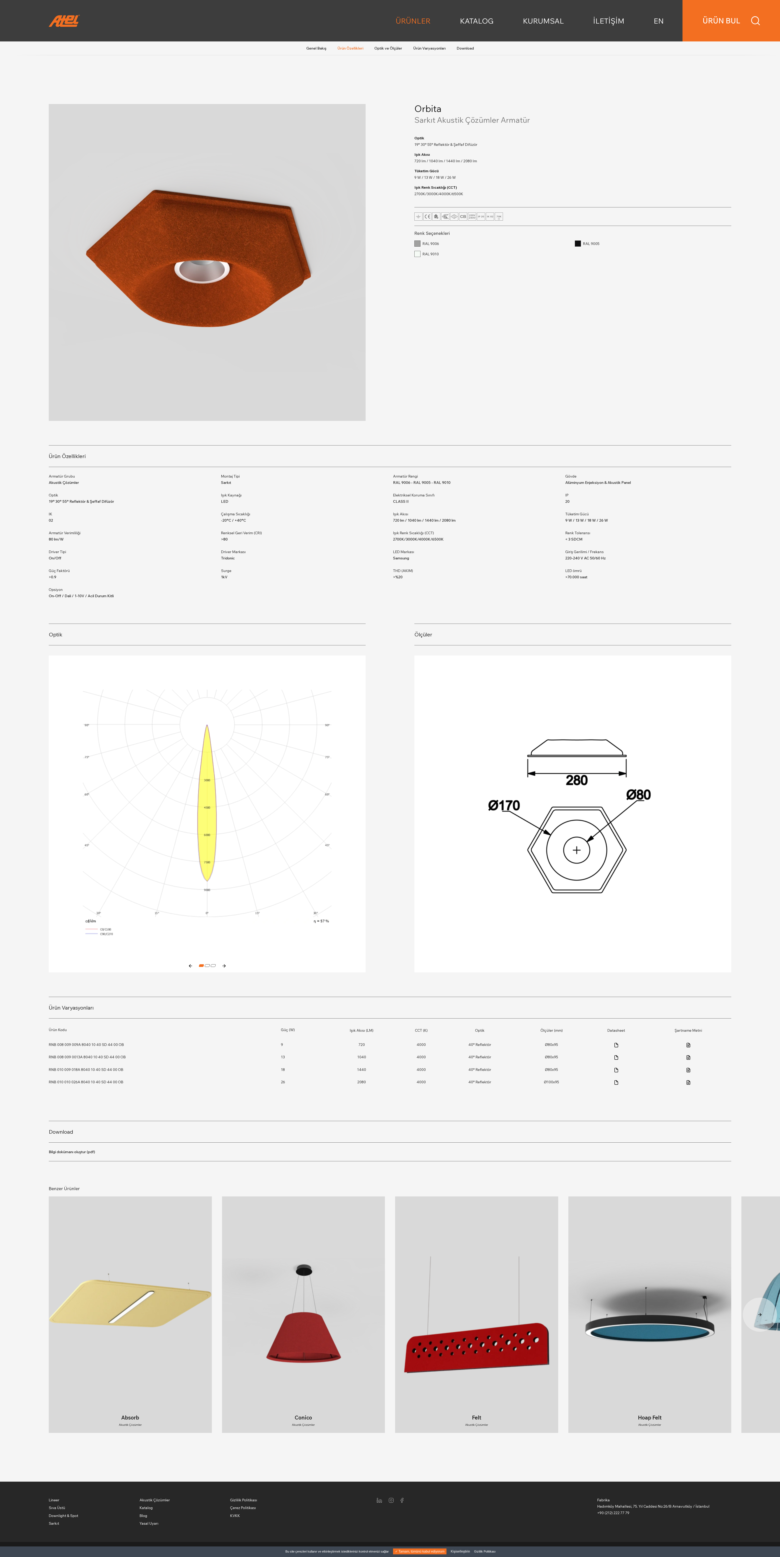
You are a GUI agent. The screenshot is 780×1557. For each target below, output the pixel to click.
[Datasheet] (616, 1044)
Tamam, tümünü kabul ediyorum (421, 1551)
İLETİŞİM (608, 20)
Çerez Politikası (243, 1507)
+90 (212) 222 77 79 (613, 1512)
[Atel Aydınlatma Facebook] (402, 1500)
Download (465, 48)
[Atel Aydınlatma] (97, 20)
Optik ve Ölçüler (388, 48)
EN (659, 20)
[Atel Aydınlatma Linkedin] (379, 1500)
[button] (190, 965)
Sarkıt (54, 1523)
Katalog (146, 1507)
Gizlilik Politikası (243, 1500)
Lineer (54, 1500)
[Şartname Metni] (688, 1044)
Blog (143, 1515)
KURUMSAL (543, 20)
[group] (130, 1314)
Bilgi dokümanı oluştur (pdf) (72, 1152)
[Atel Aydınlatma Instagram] (391, 1500)
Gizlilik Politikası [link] (485, 1551)
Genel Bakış (316, 48)
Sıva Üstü (57, 1507)
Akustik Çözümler (155, 1500)
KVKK (235, 1515)
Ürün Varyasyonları (429, 48)
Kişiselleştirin (460, 1551)
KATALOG (477, 20)
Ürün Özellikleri (350, 48)
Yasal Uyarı (149, 1523)
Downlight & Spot (63, 1515)
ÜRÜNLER (413, 20)
